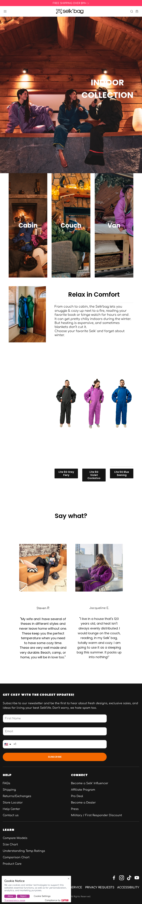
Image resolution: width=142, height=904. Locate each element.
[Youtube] (136, 877)
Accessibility (128, 887)
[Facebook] (114, 877)
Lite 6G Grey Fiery (66, 473)
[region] (71, 3)
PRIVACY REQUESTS (99, 887)
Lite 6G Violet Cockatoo (93, 475)
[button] (5, 11)
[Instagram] (121, 877)
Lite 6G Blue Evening (121, 473)
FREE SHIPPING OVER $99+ (69, 3)
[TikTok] (129, 877)
